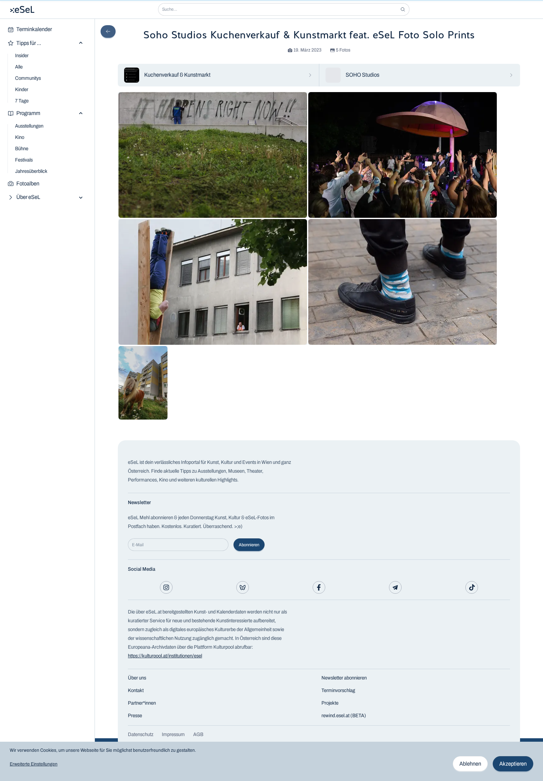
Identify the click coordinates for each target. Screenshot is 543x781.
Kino (19, 137)
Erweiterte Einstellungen (34, 764)
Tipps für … (28, 43)
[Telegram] (395, 587)
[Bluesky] (242, 587)
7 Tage (22, 100)
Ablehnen (470, 764)
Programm (28, 113)
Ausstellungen (29, 126)
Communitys (28, 78)
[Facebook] (319, 587)
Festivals (24, 159)
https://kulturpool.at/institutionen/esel (165, 655)
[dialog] (271, 761)
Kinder (21, 89)
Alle (19, 66)
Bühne (21, 148)
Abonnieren (249, 544)
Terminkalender (34, 29)
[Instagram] (166, 587)
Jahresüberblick (31, 171)
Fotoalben (27, 183)
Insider (22, 55)
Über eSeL (28, 197)
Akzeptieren (513, 764)
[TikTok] (471, 587)
